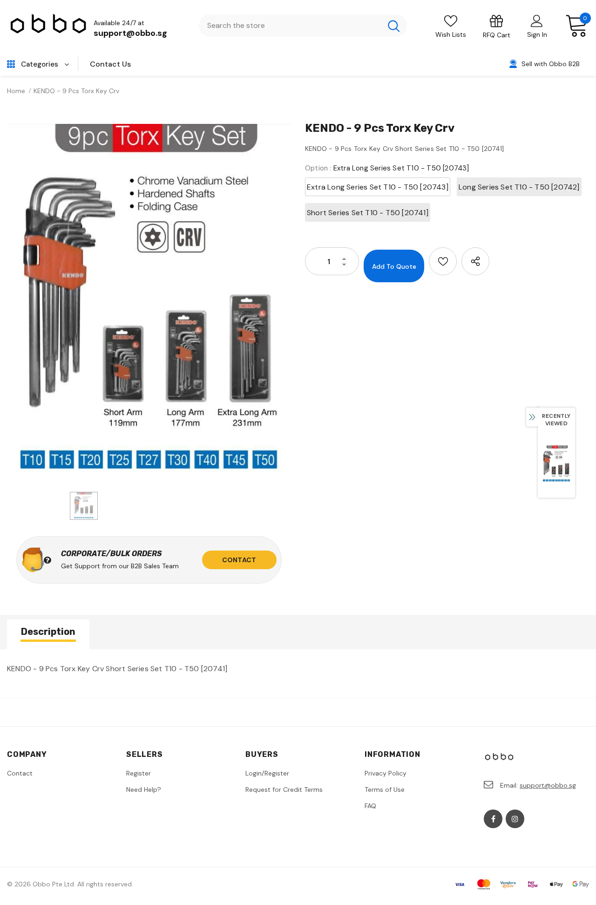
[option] (149, 303)
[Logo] (49, 25)
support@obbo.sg (130, 33)
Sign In (537, 34)
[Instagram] (515, 819)
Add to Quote (394, 266)
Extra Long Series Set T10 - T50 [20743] (377, 187)
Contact (239, 560)
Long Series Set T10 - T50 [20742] (519, 187)
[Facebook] (493, 819)
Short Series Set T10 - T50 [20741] (367, 213)
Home (16, 91)
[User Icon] (537, 20)
